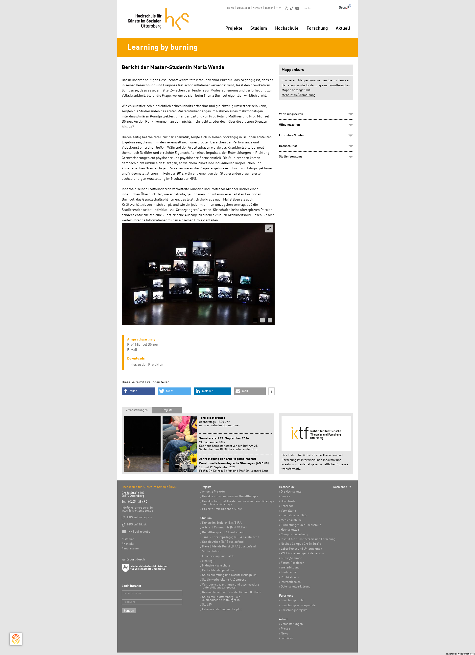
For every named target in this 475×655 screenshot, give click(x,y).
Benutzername (132, 593)
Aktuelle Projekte (213, 491)
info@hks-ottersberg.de (137, 507)
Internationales (291, 582)
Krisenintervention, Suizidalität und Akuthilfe (231, 592)
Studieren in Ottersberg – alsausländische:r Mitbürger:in (221, 599)
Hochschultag (290, 529)
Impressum (131, 548)
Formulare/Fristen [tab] (292, 135)
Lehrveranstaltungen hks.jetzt (222, 609)
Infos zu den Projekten (146, 364)
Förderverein (289, 572)
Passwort (129, 602)
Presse (285, 628)
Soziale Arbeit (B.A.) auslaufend (223, 542)
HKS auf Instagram (137, 517)
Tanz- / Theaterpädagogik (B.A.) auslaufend (230, 537)
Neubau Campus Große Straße (301, 543)
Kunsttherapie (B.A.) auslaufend (223, 532)
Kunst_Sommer (291, 558)
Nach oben (340, 487)
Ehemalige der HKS (294, 515)
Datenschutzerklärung (295, 586)
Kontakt (257, 8)
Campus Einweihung (294, 534)
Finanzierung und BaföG (218, 556)
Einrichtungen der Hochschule (301, 525)
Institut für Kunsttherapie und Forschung (308, 539)
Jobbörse (287, 638)
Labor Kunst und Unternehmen (301, 548)
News (284, 633)
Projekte (233, 28)
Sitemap (128, 539)
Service (285, 496)
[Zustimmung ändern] (16, 639)
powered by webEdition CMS (460, 654)
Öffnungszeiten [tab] (289, 124)
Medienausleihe (291, 520)
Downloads (243, 8)
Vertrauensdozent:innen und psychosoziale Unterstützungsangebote (230, 586)
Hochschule (287, 28)
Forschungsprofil (292, 600)
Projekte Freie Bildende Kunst (222, 509)
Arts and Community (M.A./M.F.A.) (224, 527)
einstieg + (208, 561)
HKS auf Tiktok (134, 524)
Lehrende (287, 506)
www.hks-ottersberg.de (137, 510)
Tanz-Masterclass (212, 418)
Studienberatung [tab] (290, 156)
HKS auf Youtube (136, 531)
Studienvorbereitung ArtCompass (224, 579)
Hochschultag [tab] (288, 146)
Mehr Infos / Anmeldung (298, 95)
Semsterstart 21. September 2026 (224, 438)
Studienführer (211, 551)
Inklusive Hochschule (216, 565)
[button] (138, 391)
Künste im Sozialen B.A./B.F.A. (222, 522)
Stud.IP (207, 604)
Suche (307, 8)
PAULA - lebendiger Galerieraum (302, 553)
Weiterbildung (290, 567)
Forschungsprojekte (294, 610)
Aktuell (343, 28)
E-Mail (132, 350)
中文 (278, 8)
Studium (258, 28)
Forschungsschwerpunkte (298, 605)
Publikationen (290, 577)
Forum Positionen (292, 563)
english (269, 8)
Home (231, 8)
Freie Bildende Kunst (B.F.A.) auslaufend (229, 546)
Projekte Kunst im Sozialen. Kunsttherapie (230, 496)
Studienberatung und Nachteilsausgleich (229, 575)
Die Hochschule (291, 491)
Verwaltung (288, 510)
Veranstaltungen (137, 410)
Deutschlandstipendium (218, 570)
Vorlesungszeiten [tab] (291, 114)
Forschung (317, 28)
